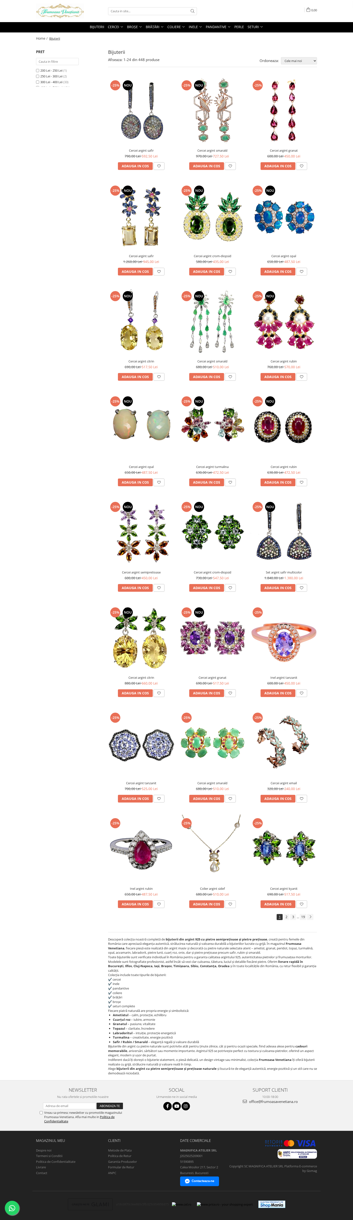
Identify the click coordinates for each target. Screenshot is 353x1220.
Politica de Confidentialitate (55, 1161)
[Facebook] (167, 1106)
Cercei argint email (284, 783)
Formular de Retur (121, 1167)
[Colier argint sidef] (212, 849)
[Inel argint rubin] (141, 849)
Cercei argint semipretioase (141, 572)
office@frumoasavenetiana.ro (273, 1101)
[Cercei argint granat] (283, 111)
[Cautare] (192, 11)
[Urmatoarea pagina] (310, 917)
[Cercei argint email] (283, 743)
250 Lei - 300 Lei (51, 76)
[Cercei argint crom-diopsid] (212, 216)
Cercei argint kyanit (284, 888)
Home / (42, 38)
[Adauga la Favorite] (158, 166)
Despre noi (43, 1150)
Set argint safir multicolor (284, 572)
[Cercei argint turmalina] (212, 427)
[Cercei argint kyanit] (283, 849)
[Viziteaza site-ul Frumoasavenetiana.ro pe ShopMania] (271, 1204)
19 (303, 917)
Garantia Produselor (122, 1161)
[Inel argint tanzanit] (283, 638)
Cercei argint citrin (141, 361)
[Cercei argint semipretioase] (141, 533)
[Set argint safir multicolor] (283, 533)
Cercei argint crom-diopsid (212, 256)
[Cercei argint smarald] (212, 111)
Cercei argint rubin (284, 361)
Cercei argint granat (284, 150)
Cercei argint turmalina (212, 467)
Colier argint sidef (212, 888)
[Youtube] (176, 1106)
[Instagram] (186, 1106)
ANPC (112, 1173)
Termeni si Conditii (49, 1156)
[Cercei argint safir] (141, 111)
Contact (41, 1173)
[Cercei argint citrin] (141, 322)
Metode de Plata (120, 1150)
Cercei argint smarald (212, 150)
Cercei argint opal (283, 256)
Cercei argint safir (141, 150)
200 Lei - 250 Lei (51, 70)
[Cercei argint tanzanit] (141, 743)
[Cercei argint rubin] (283, 322)
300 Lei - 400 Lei (51, 82)
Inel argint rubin (141, 888)
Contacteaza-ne (203, 1181)
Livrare (41, 1167)
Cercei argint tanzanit (141, 783)
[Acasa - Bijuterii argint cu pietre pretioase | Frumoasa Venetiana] (60, 11)
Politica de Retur (119, 1156)
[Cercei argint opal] (283, 216)
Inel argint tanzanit (283, 677)
